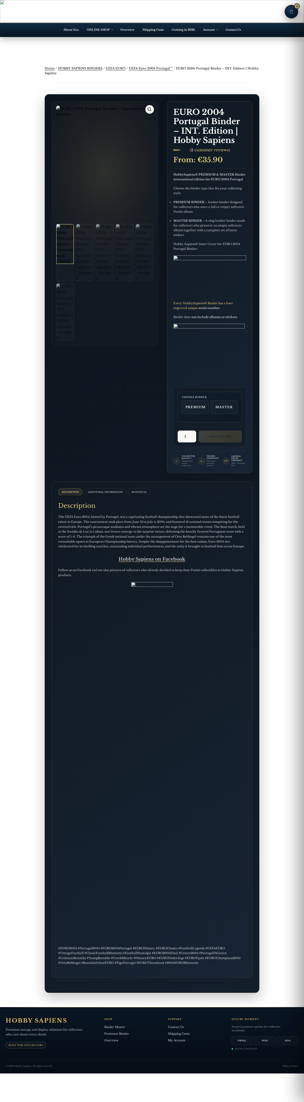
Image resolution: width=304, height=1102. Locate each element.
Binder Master (114, 1027)
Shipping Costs (153, 29)
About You (71, 29)
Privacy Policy (290, 1066)
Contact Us (233, 29)
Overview (127, 29)
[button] (149, 109)
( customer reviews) (210, 150)
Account (209, 29)
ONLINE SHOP (98, 29)
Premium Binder (116, 1033)
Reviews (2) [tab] (139, 492)
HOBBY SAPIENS (36, 1021)
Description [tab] (70, 492)
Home (50, 68)
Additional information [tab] (105, 492)
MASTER (224, 407)
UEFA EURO (115, 68)
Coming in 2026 (183, 29)
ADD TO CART (220, 436)
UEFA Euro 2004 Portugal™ (151, 68)
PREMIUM (195, 407)
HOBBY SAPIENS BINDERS (80, 68)
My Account (176, 1040)
